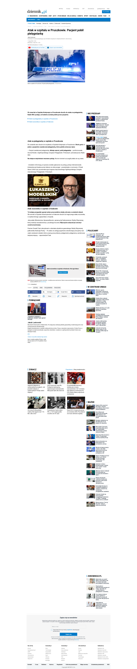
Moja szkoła (64, 653)
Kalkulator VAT (101, 653)
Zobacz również (63, 272)
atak (41, 287)
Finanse (80, 650)
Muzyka (63, 658)
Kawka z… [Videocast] (54, 23)
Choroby (80, 655)
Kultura (63, 660)
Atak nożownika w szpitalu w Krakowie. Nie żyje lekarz (63, 268)
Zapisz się (68, 634)
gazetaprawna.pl (101, 8)
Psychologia (81, 657)
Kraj (38, 19)
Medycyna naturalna (83, 653)
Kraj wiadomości (79, 369)
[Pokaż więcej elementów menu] (109, 16)
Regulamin (59, 664)
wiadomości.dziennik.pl (37, 26)
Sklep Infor (30, 658)
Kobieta (63, 648)
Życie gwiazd (64, 655)
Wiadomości (31, 19)
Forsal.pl (29, 653)
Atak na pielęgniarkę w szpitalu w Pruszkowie (43, 119)
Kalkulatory (101, 645)
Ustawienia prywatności (97, 664)
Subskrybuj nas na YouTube (38, 47)
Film (62, 657)
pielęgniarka (48, 287)
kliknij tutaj (77, 639)
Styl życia (80, 658)
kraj (45, 26)
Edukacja (63, 651)
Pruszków (57, 287)
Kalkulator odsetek (102, 655)
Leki (79, 651)
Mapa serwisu (84, 664)
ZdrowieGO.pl (91, 8)
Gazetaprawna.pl (31, 650)
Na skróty (30, 645)
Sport (47, 655)
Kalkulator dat (101, 648)
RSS (108, 664)
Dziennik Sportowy (66, 23)
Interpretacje (30, 657)
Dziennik (29, 26)
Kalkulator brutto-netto (103, 657)
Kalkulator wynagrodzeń (103, 658)
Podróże (47, 658)
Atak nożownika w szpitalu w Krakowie (41, 122)
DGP (83, 8)
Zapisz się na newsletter (56, 47)
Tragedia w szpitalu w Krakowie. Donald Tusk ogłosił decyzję (37, 318)
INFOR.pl (61, 8)
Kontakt (30, 664)
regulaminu (69, 629)
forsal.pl (68, 8)
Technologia (48, 650)
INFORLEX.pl (76, 8)
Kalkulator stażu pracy (103, 651)
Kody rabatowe (64, 650)
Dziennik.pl (48, 645)
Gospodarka (48, 651)
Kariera (51, 664)
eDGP (29, 651)
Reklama (44, 664)
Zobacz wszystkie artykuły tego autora (37, 337)
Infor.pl (29, 648)
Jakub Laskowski (50, 38)
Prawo (79, 648)
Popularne (69, 369)
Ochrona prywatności (71, 664)
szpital (35, 287)
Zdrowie (47, 657)
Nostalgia (38, 23)
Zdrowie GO (45, 23)
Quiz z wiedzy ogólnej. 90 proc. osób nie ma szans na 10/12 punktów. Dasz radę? (37, 341)
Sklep (108, 8)
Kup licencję (43, 281)
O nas (36, 664)
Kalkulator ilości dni (102, 650)
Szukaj (107, 11)
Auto (47, 648)
